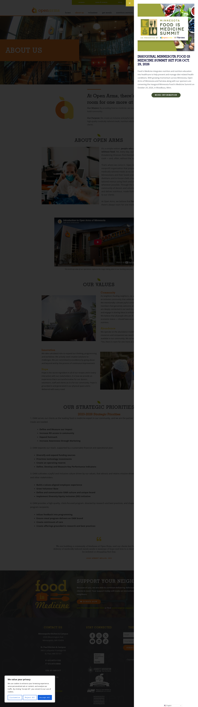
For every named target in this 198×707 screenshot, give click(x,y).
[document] (99, 353)
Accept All (45, 697)
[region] (30, 689)
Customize (15, 697)
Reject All (30, 697)
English (168, 705)
